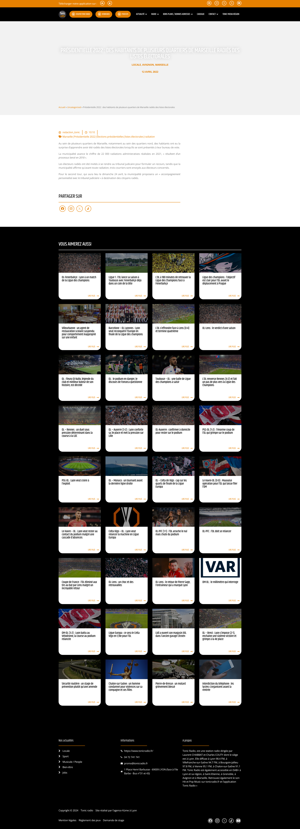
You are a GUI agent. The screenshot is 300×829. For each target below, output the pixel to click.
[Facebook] (62, 209)
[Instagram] (71, 209)
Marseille (161, 64)
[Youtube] (238, 820)
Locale (136, 64)
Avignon (148, 64)
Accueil (62, 107)
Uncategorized (74, 107)
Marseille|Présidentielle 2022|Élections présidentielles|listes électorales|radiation (108, 136)
